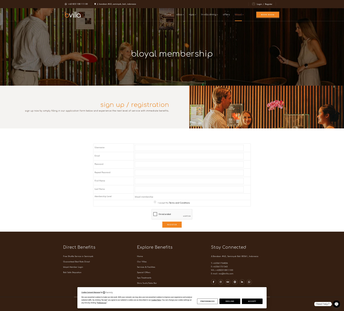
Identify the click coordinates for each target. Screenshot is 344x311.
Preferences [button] (101, 303)
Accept (252, 301)
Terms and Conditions (179, 202)
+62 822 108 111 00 (78, 4)
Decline (230, 301)
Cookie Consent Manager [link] (90, 292)
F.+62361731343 (219, 266)
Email (97, 155)
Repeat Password (102, 172)
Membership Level (103, 196)
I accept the (173, 202)
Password (99, 164)
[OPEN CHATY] (336, 304)
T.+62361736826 (219, 263)
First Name (100, 180)
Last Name (100, 189)
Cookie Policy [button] (156, 300)
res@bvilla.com (225, 273)
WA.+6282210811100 (222, 270)
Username (99, 147)
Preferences (207, 301)
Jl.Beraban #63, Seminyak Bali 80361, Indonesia (234, 256)
